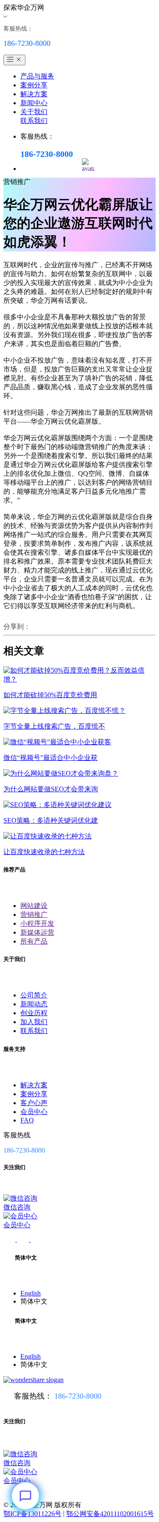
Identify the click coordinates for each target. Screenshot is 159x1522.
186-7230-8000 (77, 1396)
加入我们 (33, 1021)
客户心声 (33, 1102)
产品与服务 (37, 76)
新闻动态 (33, 1004)
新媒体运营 (37, 932)
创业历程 (33, 1013)
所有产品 (33, 941)
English (30, 1293)
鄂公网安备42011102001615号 (110, 1513)
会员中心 (33, 1111)
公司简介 (33, 995)
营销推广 (33, 914)
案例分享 (33, 85)
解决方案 (33, 94)
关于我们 (33, 111)
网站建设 (33, 905)
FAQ (27, 1120)
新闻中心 (33, 102)
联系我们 (33, 120)
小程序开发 (37, 923)
